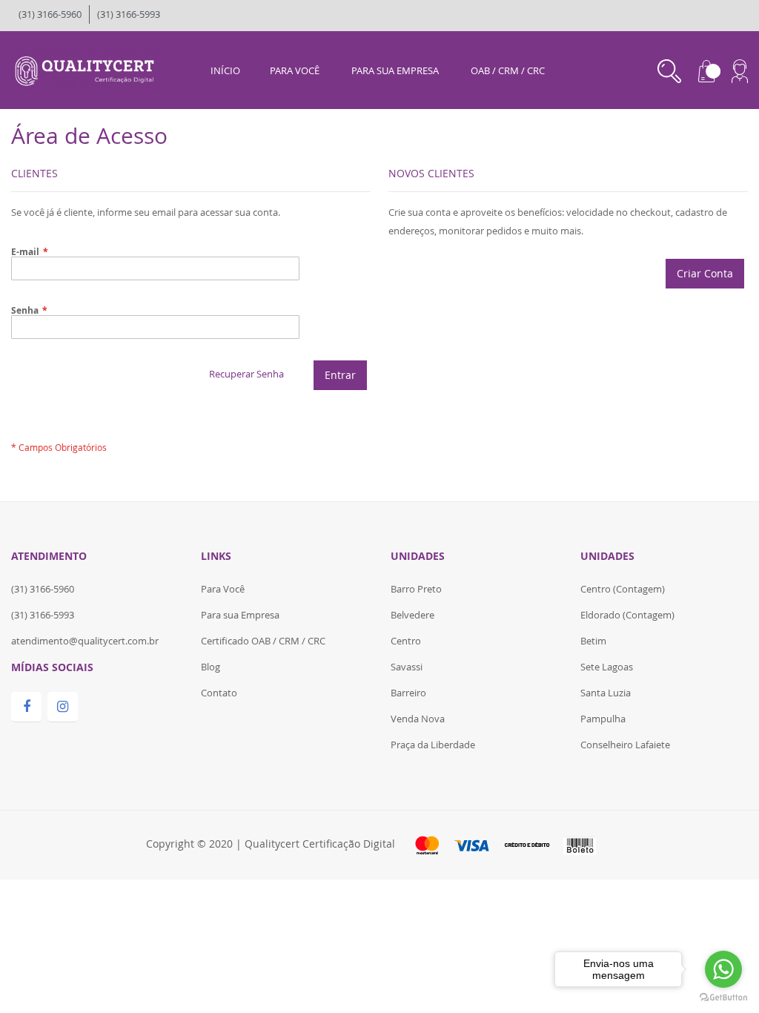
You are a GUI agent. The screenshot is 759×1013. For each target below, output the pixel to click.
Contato (219, 692)
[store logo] (86, 69)
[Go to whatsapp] (723, 969)
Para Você (223, 588)
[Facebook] (26, 707)
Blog (210, 666)
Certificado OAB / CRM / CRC (263, 640)
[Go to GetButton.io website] (723, 998)
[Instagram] (62, 707)
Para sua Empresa (240, 614)
